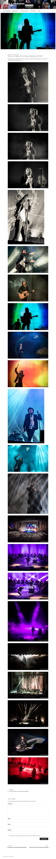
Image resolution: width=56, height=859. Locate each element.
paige (17, 54)
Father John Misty (13, 791)
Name (9, 818)
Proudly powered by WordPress (8, 856)
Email (9, 824)
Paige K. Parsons (14, 4)
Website (9, 830)
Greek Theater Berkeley (23, 791)
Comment (10, 803)
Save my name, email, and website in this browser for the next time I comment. (25, 835)
